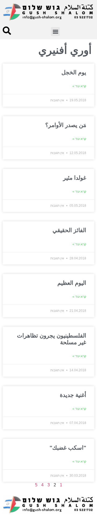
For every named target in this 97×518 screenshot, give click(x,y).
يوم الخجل (73, 72)
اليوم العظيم (71, 283)
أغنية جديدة (73, 395)
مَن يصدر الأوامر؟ (65, 125)
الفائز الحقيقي (69, 230)
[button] (55, 31)
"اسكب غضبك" (68, 448)
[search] (7, 30)
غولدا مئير (74, 178)
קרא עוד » (79, 86)
